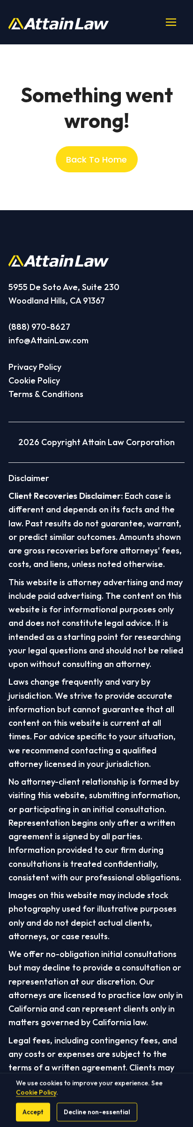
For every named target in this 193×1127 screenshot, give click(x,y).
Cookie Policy (34, 380)
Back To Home (96, 159)
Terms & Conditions (45, 394)
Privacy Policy (34, 366)
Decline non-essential (97, 1112)
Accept (33, 1112)
